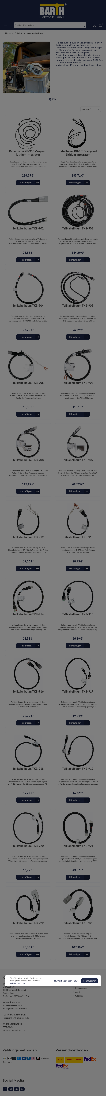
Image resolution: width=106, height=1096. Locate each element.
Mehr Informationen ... (18, 983)
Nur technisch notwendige (66, 980)
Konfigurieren (89, 980)
